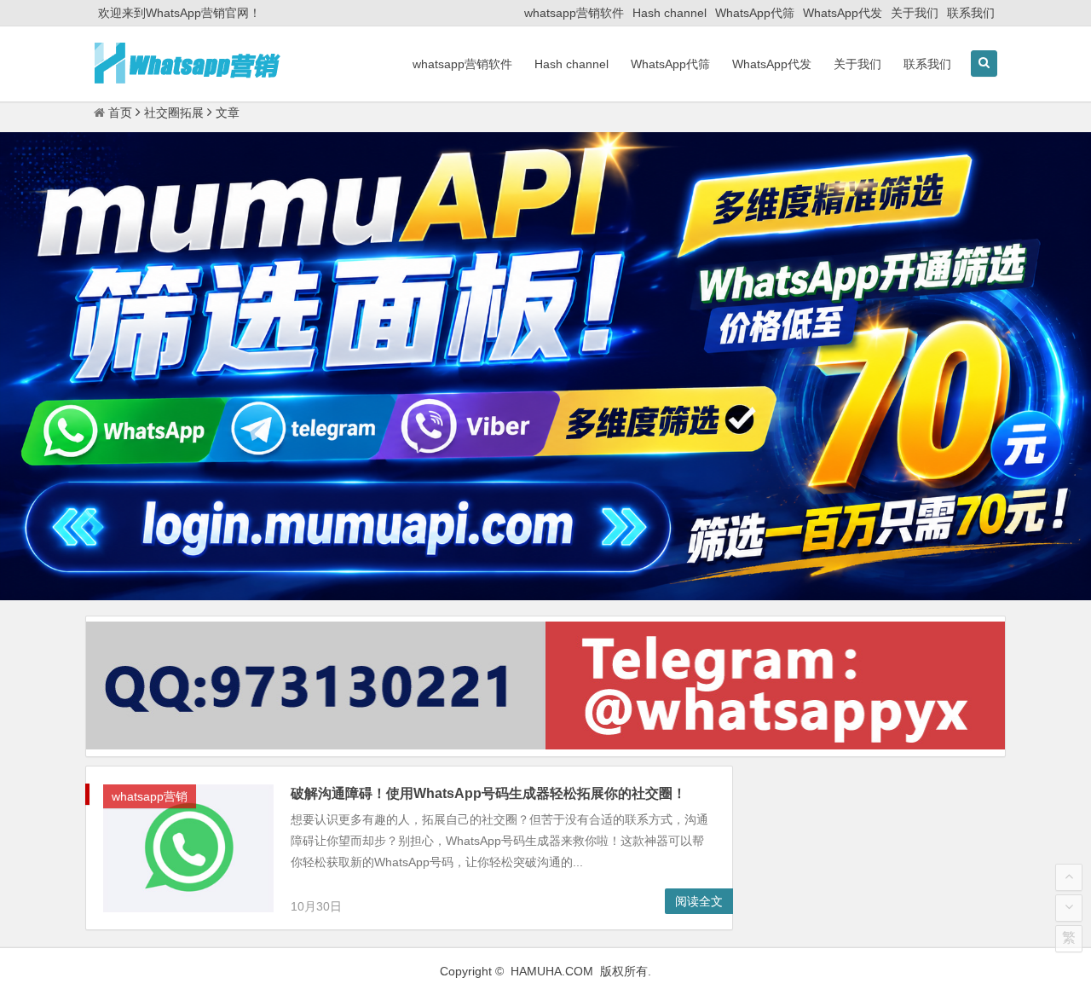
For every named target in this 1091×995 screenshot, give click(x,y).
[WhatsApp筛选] (545, 596)
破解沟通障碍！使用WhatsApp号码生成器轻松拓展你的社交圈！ (488, 793)
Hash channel (669, 13)
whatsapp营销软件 (574, 13)
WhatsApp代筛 (754, 13)
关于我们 (914, 13)
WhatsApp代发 (842, 13)
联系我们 (971, 13)
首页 (120, 112)
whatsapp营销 (150, 796)
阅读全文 (699, 901)
